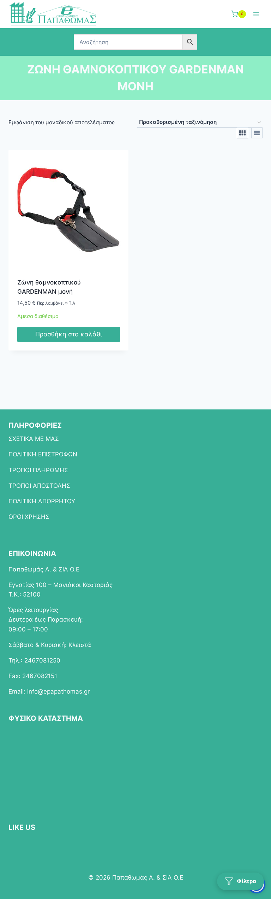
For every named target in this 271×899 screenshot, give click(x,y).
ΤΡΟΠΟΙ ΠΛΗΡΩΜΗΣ (38, 470)
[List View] (257, 133)
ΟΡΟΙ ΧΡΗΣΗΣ (28, 516)
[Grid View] (242, 133)
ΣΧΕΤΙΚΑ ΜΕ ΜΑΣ (33, 438)
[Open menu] (256, 13)
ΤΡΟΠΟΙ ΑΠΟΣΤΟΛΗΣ (39, 485)
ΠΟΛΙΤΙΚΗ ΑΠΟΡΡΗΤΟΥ (41, 501)
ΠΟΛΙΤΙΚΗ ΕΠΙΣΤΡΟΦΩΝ (42, 454)
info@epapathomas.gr (58, 691)
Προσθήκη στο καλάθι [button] (68, 334)
